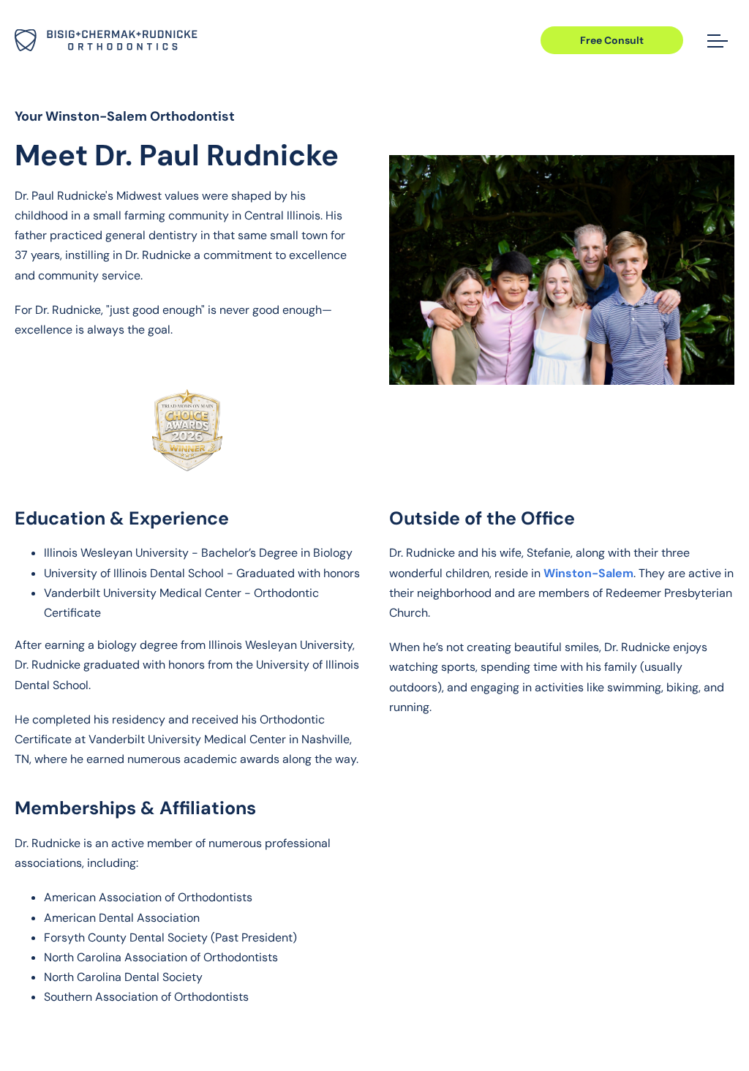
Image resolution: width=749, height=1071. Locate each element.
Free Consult (612, 40)
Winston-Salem (588, 573)
